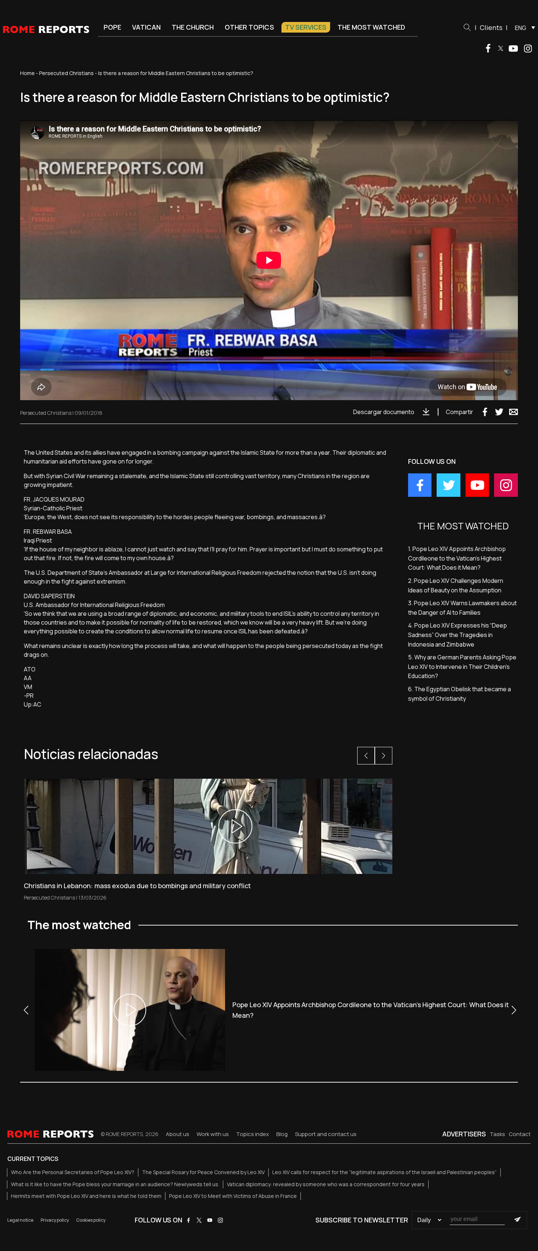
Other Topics (249, 27)
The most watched (371, 27)
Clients (491, 27)
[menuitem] (523, 27)
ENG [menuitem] (520, 28)
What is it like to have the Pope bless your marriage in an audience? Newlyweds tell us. (115, 1184)
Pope (112, 27)
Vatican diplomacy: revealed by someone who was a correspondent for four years (326, 1184)
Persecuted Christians (66, 73)
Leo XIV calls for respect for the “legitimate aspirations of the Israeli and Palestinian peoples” (384, 1172)
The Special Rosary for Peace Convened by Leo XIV (203, 1172)
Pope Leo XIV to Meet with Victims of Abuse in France (233, 1195)
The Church (193, 27)
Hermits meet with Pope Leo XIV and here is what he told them (86, 1195)
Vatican (146, 27)
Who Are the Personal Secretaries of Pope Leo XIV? (72, 1172)
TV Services (305, 27)
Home (27, 73)
